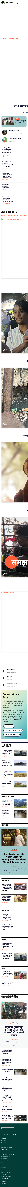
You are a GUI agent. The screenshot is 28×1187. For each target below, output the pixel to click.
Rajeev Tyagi (14, 834)
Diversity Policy (5, 1129)
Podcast (17, 87)
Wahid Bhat (5, 136)
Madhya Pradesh (5, 1167)
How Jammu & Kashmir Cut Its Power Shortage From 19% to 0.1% (7, 914)
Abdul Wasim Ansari (5, 125)
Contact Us (3, 1111)
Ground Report (6, 860)
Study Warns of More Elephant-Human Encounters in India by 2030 (7, 752)
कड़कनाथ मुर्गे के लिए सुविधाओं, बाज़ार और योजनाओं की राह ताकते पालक (14, 999)
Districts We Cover (5, 1176)
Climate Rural (4, 1174)
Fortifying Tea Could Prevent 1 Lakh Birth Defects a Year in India (7, 941)
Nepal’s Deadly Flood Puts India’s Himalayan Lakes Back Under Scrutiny (7, 132)
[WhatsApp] (2, 1103)
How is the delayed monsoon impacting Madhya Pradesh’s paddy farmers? (7, 867)
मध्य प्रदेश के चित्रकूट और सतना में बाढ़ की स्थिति (20, 89)
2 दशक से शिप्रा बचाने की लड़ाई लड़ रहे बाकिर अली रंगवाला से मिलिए (7, 1048)
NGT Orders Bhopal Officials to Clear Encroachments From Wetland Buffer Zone (7, 731)
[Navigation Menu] (25, 3)
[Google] (15, 1103)
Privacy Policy (4, 1126)
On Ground (14, 57)
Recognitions (4, 1117)
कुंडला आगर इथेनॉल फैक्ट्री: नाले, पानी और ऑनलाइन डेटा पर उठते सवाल (6, 1030)
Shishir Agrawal (14, 74)
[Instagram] (5, 1103)
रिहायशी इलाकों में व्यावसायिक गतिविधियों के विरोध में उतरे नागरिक (7, 1085)
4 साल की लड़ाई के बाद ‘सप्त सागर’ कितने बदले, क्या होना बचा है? (7, 1020)
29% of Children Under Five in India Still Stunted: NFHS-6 (7, 952)
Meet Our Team (5, 1113)
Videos (2, 1160)
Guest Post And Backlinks (7, 1122)
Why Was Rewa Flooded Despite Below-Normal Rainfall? (6, 155)
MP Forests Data (5, 1183)
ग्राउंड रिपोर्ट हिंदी (14, 991)
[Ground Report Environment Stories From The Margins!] (7, 3)
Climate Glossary (5, 1154)
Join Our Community (6, 1144)
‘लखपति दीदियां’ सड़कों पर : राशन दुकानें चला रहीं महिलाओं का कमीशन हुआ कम (7, 1067)
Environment (4, 1165)
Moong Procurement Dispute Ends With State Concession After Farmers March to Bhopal (7, 855)
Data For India (4, 1185)
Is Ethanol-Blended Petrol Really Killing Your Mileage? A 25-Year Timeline (7, 721)
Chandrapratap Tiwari (6, 160)
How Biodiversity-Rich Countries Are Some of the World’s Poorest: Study (7, 895)
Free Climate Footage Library (8, 1158)
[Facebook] (13, 1103)
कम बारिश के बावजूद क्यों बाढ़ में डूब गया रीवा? (7, 1038)
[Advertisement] (14, 21)
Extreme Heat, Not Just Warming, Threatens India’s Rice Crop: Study (7, 742)
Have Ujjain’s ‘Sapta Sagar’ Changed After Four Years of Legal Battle (14, 66)
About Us (3, 1109)
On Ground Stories (5, 1169)
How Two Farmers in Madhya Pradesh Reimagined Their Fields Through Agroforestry (14, 826)
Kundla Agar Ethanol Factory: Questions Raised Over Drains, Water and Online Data (7, 119)
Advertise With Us (5, 1124)
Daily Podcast (4, 1156)
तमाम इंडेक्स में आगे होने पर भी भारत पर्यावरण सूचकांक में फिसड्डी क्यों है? (7, 1076)
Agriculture (14, 818)
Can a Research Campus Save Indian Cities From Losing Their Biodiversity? (7, 144)
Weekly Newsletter (5, 1140)
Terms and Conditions (6, 1131)
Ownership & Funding (6, 1115)
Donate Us (3, 1142)
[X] (10, 1103)
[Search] (17, 3)
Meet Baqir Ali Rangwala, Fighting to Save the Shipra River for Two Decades (7, 168)
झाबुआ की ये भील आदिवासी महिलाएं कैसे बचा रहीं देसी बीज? (7, 1057)
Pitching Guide (4, 1147)
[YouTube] (7, 1103)
